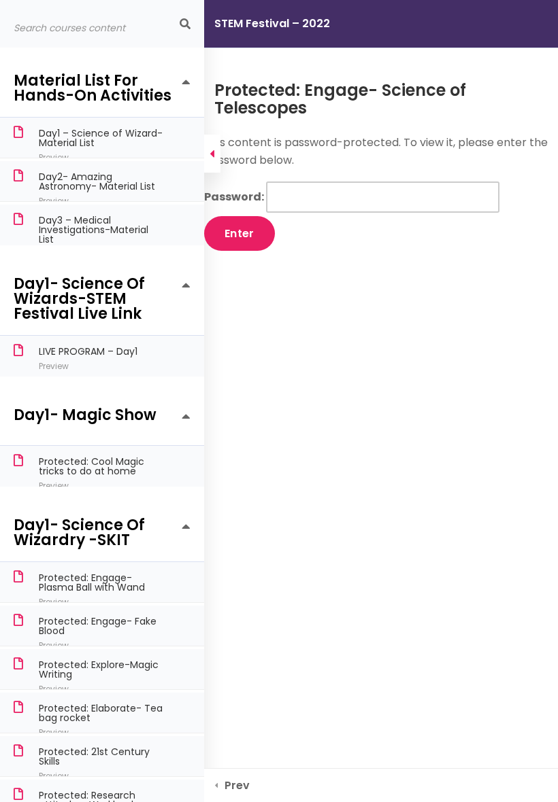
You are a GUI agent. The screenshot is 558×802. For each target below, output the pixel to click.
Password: (235, 197)
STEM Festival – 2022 (272, 23)
